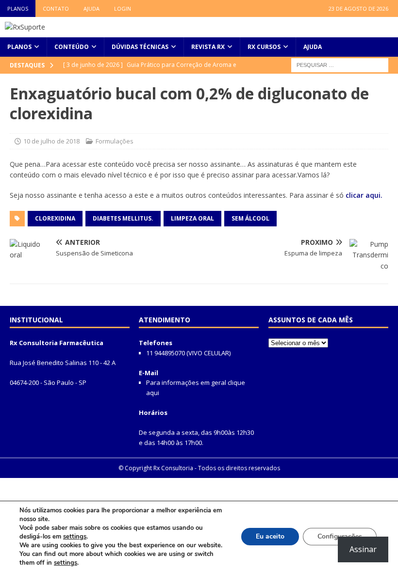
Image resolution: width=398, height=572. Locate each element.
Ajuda (91, 8)
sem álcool (250, 218)
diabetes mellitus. (123, 218)
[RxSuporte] (25, 27)
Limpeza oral (192, 218)
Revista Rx (208, 47)
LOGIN (122, 8)
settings (74, 536)
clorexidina (55, 218)
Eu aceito (270, 536)
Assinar (363, 549)
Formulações (114, 141)
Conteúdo (71, 47)
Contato (56, 8)
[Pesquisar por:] (339, 64)
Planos (17, 8)
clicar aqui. (364, 195)
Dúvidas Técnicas (140, 47)
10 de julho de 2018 (51, 141)
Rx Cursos (264, 47)
